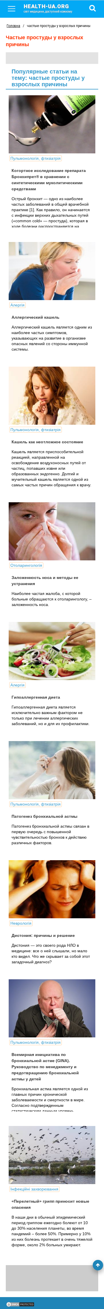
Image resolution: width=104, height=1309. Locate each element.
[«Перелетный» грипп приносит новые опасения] (52, 1155)
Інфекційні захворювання (34, 1189)
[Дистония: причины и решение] (52, 889)
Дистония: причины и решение (43, 935)
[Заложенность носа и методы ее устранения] (52, 531)
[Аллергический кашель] (52, 271)
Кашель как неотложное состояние (47, 442)
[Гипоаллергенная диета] (52, 651)
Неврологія (20, 923)
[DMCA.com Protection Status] (20, 1305)
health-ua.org (48, 8)
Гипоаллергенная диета (36, 697)
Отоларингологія (26, 565)
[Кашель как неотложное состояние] (52, 396)
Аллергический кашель (36, 317)
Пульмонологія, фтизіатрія (35, 158)
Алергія (17, 305)
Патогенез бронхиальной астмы (44, 816)
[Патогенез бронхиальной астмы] (52, 770)
